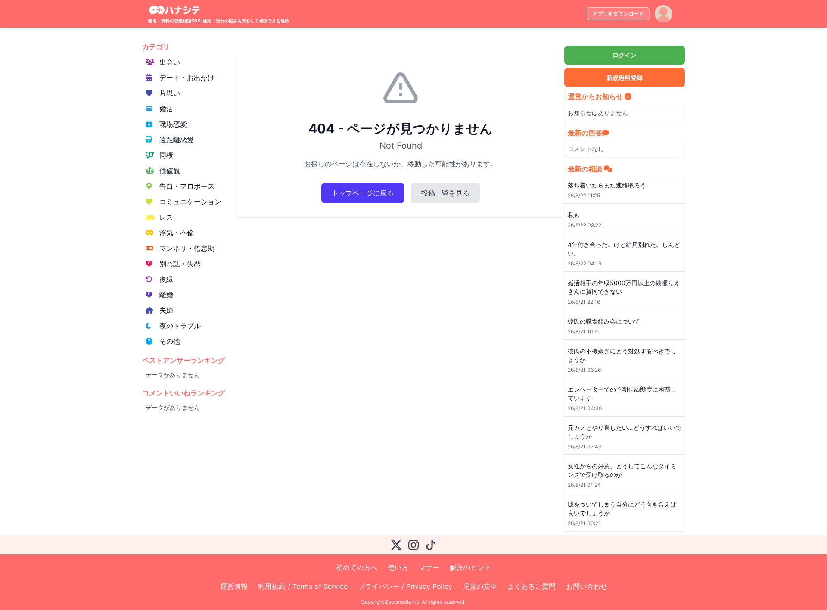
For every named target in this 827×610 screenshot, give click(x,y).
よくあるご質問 (531, 586)
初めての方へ (356, 567)
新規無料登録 (624, 77)
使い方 (398, 567)
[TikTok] (431, 545)
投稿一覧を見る (445, 193)
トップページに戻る (363, 193)
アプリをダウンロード (618, 13)
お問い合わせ (586, 586)
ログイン (624, 55)
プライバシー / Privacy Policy (405, 586)
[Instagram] (413, 545)
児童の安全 (480, 586)
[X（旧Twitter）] (396, 545)
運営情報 (234, 586)
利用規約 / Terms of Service (303, 586)
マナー (429, 567)
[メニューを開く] (663, 13)
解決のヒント (470, 567)
